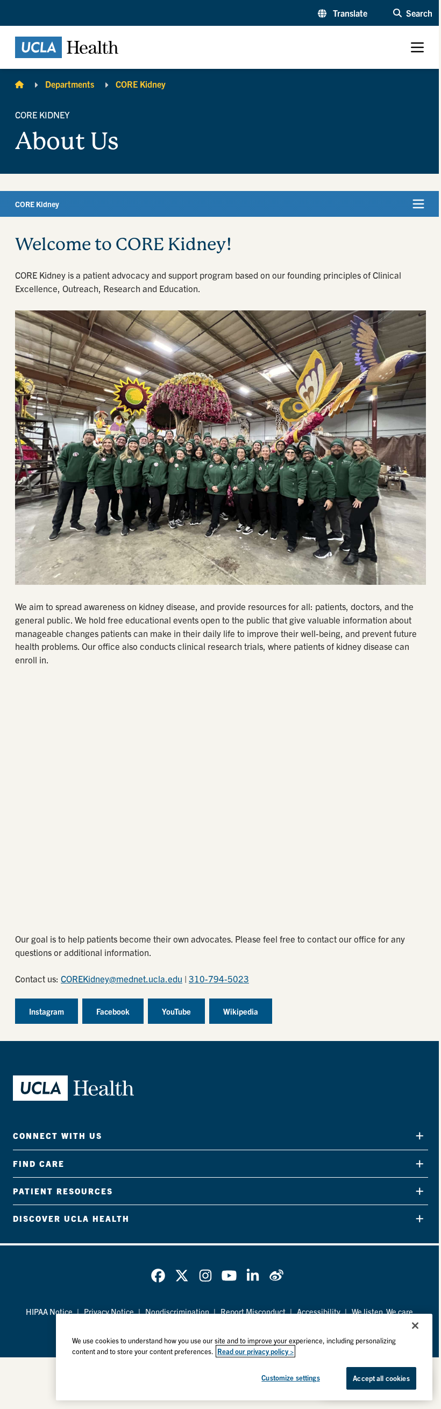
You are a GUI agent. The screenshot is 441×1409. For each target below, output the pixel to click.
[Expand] (420, 1136)
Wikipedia (240, 1011)
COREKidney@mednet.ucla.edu (121, 978)
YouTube (176, 1011)
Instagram (46, 1011)
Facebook (113, 1011)
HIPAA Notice (49, 1311)
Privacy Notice (109, 1311)
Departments (69, 84)
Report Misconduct (253, 1311)
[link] (158, 1275)
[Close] (415, 1325)
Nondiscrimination (177, 1311)
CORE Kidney (141, 84)
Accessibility (318, 1311)
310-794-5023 (219, 978)
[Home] (19, 83)
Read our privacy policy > (255, 1351)
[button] (342, 12)
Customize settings (290, 1377)
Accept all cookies (381, 1378)
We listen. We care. (383, 1311)
